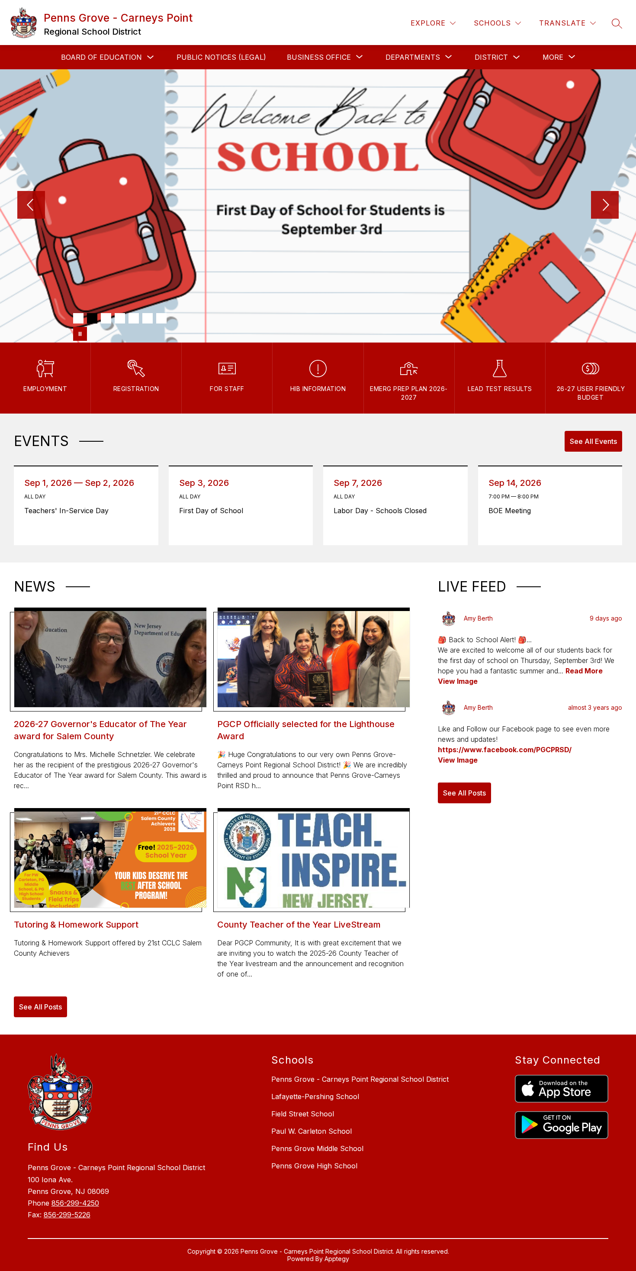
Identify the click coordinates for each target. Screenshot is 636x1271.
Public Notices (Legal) (221, 57)
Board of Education (101, 57)
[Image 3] (106, 318)
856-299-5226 (67, 1214)
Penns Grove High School (314, 1165)
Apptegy (336, 1258)
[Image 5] (133, 318)
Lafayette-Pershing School (315, 1096)
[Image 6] (147, 318)
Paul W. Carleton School (311, 1131)
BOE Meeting (511, 510)
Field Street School (302, 1113)
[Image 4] (120, 318)
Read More (584, 670)
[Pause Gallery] (80, 334)
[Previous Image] (31, 205)
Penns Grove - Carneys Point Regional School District (360, 1079)
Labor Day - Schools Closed (382, 510)
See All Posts (40, 1007)
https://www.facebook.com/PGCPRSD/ (505, 749)
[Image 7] (161, 318)
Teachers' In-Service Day (69, 510)
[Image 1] (78, 318)
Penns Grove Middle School (317, 1148)
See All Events (593, 441)
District (491, 57)
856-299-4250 (75, 1203)
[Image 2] (92, 318)
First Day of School (213, 510)
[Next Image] (605, 205)
